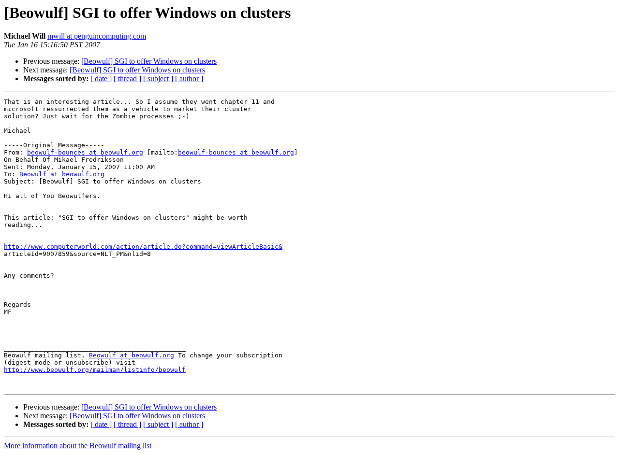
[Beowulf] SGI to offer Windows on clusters (149, 61)
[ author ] (189, 78)
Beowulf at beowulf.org (61, 174)
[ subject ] (158, 78)
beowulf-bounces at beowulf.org (85, 152)
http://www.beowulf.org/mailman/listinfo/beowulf (95, 369)
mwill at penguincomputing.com (96, 36)
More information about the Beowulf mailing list (77, 445)
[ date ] (101, 78)
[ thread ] (127, 78)
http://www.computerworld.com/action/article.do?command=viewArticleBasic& (143, 246)
